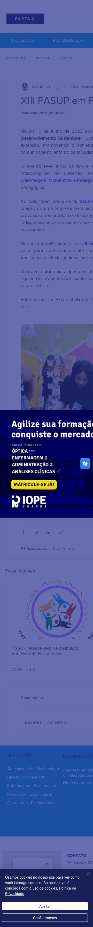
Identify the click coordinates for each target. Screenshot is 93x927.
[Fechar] (86, 876)
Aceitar (45, 906)
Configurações (45, 917)
